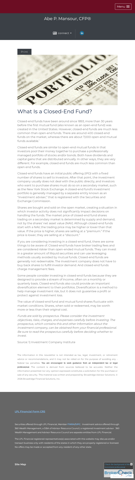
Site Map (20, 464)
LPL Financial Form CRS (30, 411)
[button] (123, 7)
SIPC (78, 424)
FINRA (71, 424)
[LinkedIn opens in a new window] (82, 34)
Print (24, 51)
